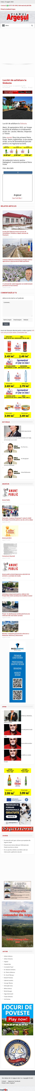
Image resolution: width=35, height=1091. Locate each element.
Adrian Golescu (8, 956)
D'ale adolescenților (26, 743)
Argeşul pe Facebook (14, 1081)
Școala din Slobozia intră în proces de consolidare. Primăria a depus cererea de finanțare (15, 233)
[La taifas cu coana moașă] (12, 755)
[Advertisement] (17, 46)
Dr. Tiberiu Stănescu (9, 972)
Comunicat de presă (8, 556)
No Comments (6, 87)
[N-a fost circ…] (12, 447)
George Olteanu (8, 983)
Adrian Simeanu (8, 959)
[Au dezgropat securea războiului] (12, 458)
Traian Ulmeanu (8, 996)
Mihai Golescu (8, 988)
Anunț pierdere (6, 538)
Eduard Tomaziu (8, 977)
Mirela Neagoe (8, 991)
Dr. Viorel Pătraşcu (9, 975)
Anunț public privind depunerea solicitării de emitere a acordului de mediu (16, 575)
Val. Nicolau (7, 999)
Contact (3, 5)
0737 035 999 (13, 5)
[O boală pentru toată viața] (12, 729)
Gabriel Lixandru (8, 980)
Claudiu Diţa (7, 964)
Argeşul (10, 86)
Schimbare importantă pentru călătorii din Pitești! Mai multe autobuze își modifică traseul (17, 595)
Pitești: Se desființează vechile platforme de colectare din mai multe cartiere (16, 614)
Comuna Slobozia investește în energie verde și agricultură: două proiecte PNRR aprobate (17, 260)
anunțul (9, 137)
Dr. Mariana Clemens (9, 969)
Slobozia (23, 123)
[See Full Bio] (22, 198)
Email (31, 87)
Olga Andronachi (8, 994)
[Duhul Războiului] (12, 472)
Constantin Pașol (8, 967)
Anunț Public (6, 500)
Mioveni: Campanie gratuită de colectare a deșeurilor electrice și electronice (15, 634)
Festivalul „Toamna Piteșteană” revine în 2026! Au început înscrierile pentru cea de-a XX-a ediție (17, 519)
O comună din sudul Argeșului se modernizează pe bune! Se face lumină (17, 284)
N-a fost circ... (24, 447)
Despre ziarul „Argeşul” (8, 1083)
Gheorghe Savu (8, 986)
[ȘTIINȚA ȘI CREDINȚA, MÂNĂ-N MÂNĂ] (12, 716)
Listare (25, 87)
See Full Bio (16, 198)
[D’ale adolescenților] (12, 743)
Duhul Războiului (25, 472)
